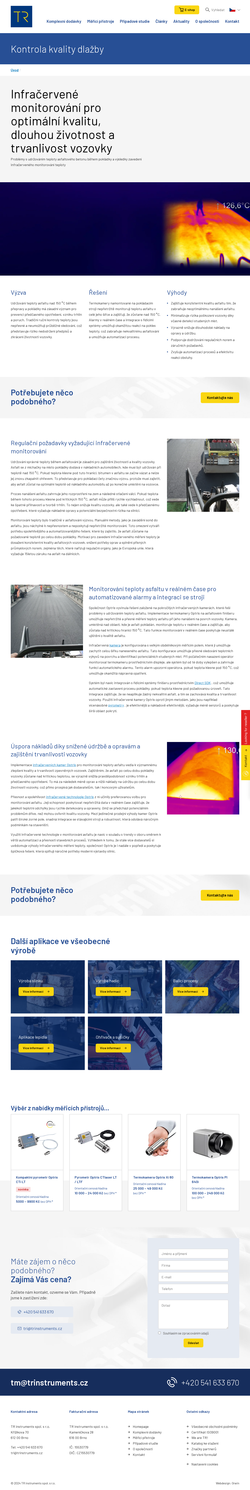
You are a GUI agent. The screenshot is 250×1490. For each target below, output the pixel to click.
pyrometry (116, 705)
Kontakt (232, 21)
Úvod (15, 70)
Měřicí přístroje (100, 21)
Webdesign (223, 1483)
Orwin (235, 1483)
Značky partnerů (203, 1449)
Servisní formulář (204, 1454)
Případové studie (135, 21)
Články (161, 21)
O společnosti (207, 21)
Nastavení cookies (204, 1464)
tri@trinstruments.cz (42, 1328)
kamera (115, 645)
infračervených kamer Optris (54, 765)
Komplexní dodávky (63, 21)
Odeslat (193, 1343)
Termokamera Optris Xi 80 (153, 1177)
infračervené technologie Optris (70, 797)
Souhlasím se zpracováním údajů (186, 1333)
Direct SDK (203, 683)
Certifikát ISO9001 (205, 1432)
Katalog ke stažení (204, 1443)
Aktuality (181, 21)
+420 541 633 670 (38, 1311)
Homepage (141, 1426)
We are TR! (199, 1437)
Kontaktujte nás (220, 397)
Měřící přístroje (144, 1437)
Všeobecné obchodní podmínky (214, 1426)
